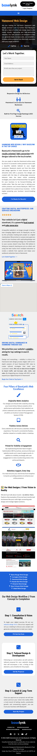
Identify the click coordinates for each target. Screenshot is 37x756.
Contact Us (10, 727)
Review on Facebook (12, 729)
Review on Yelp (27, 729)
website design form (10, 624)
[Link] (26, 734)
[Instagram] (14, 734)
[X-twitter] (18, 734)
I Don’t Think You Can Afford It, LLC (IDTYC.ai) (21, 751)
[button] (18, 13)
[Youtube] (22, 734)
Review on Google (23, 727)
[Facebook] (10, 734)
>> (9, 257)
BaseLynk (27, 747)
